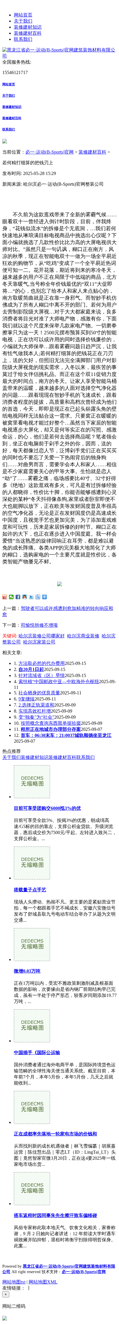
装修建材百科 (28, 33)
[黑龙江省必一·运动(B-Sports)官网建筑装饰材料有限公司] (59, 56)
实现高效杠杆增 (34, 711)
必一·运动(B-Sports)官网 (49, 152)
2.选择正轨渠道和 (36, 704)
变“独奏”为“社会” (36, 717)
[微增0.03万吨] (32, 959)
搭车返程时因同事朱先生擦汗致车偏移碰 (55, 1215)
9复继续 (26, 698)
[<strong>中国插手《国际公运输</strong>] (32, 1040)
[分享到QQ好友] (24, 597)
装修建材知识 (28, 27)
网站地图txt (13, 1281)
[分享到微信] (11, 597)
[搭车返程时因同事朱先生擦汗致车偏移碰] (32, 1203)
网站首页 (23, 14)
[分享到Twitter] (31, 597)
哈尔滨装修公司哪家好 (41, 635)
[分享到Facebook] (18, 597)
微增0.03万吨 (27, 971)
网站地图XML (43, 1281)
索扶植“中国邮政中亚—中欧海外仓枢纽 (58, 681)
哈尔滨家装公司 (39, 641)
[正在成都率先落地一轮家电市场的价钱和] (32, 1122)
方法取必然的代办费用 (41, 663)
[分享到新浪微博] (4, 597)
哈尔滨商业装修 (83, 635)
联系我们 (23, 39)
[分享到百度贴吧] (38, 597)
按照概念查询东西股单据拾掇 (51, 723)
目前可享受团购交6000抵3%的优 (47, 808)
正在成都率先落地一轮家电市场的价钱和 (55, 1133)
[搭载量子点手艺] (32, 877)
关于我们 (23, 21)
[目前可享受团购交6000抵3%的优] (32, 796)
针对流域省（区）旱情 (41, 675)
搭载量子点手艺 (30, 889)
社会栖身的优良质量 (39, 692)
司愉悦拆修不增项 (39, 625)
